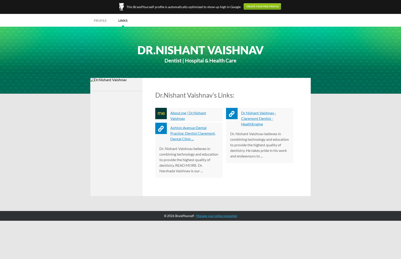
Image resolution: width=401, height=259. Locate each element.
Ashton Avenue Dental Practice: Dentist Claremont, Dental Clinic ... (193, 133)
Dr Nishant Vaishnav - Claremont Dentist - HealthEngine (258, 118)
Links (123, 20)
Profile (100, 20)
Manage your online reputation (216, 216)
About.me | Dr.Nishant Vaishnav (188, 116)
